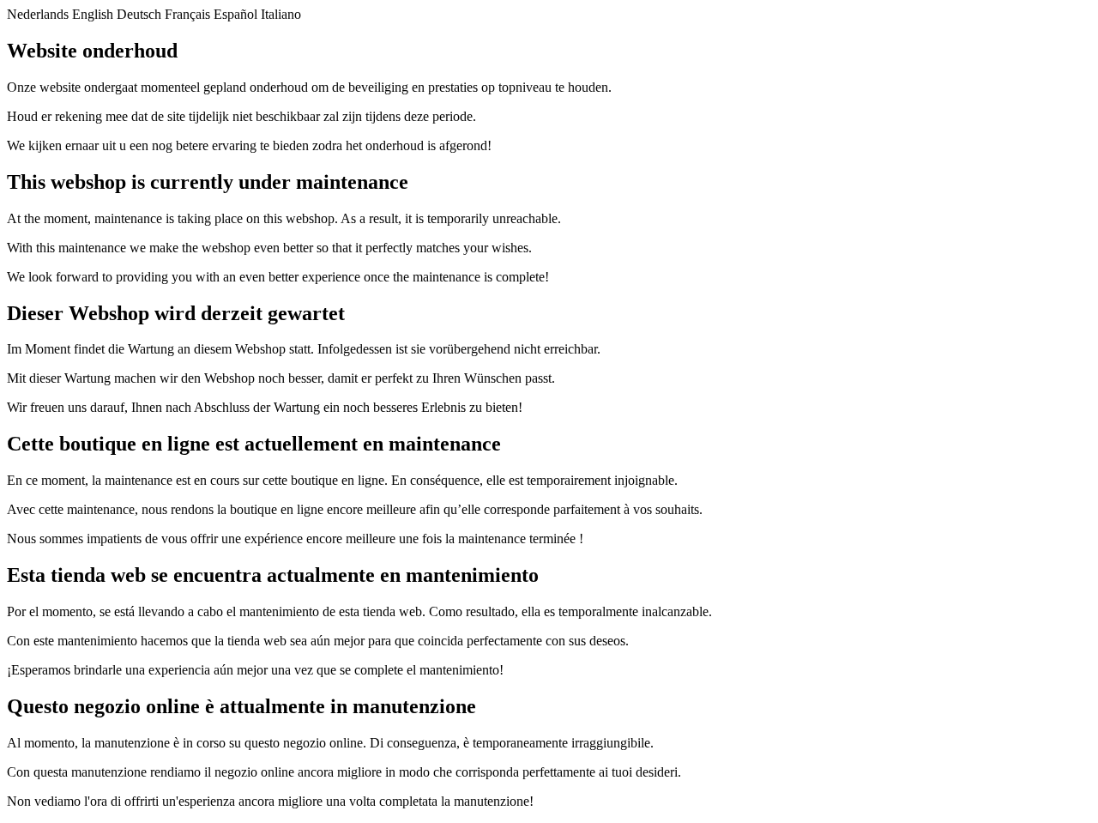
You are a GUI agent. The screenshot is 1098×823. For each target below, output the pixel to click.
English (92, 14)
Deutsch (139, 14)
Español (235, 14)
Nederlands (38, 14)
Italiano (281, 14)
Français (187, 14)
